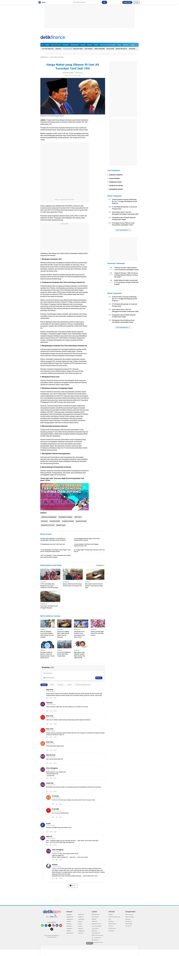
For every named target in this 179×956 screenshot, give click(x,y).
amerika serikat (55, 521)
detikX (79, 923)
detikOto (69, 930)
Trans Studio (95, 928)
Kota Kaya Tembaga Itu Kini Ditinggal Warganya (49, 606)
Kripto (96, 44)
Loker (119, 44)
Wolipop (80, 921)
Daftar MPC (127, 2)
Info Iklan (111, 926)
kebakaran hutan (115, 182)
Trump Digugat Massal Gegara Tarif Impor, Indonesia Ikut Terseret (87, 539)
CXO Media (128, 926)
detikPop (80, 933)
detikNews (69, 914)
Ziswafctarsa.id (96, 933)
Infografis (132, 48)
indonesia (44, 521)
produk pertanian (68, 521)
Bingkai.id (94, 930)
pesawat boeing (81, 521)
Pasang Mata (95, 917)
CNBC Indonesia (129, 917)
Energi (83, 44)
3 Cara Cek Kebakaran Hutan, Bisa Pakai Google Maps (64, 654)
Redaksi (111, 914)
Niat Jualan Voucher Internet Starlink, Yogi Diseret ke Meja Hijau (94, 585)
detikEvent (94, 921)
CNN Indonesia (129, 914)
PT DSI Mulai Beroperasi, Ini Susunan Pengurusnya (124, 208)
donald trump (60, 525)
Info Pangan (88, 48)
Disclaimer (111, 930)
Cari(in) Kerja (67, 48)
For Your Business (48, 48)
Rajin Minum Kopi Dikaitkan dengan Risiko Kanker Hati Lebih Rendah (79, 654)
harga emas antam (116, 185)
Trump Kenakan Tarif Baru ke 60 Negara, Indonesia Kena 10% (86, 545)
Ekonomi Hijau (78, 48)
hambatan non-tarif (47, 525)
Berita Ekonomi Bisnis (57, 57)
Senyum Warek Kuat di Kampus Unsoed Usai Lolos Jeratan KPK (72, 584)
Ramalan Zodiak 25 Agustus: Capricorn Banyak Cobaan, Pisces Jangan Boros (47, 654)
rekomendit (95, 940)
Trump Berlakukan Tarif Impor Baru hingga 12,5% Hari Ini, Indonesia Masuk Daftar (55, 550)
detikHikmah (81, 930)
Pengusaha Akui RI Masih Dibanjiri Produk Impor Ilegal (124, 218)
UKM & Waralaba (99, 48)
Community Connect (97, 942)
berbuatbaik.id (95, 914)
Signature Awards (96, 923)
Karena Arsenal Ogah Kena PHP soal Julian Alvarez (97, 633)
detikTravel (81, 914)
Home (47, 44)
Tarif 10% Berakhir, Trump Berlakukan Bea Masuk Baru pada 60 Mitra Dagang (55, 556)
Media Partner (112, 923)
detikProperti (70, 933)
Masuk (136, 2)
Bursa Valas (110, 48)
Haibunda (127, 919)
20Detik (80, 926)
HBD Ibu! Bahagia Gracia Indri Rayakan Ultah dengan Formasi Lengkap (47, 634)
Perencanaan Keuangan (107, 44)
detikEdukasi (70, 917)
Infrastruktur (74, 44)
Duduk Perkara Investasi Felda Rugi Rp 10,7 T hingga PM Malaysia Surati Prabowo (124, 201)
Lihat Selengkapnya (122, 230)
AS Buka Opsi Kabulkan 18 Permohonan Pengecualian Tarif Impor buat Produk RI (53, 539)
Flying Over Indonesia (97, 935)
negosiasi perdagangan (48, 517)
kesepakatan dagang (65, 517)
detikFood (81, 917)
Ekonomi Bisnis (56, 44)
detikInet (69, 921)
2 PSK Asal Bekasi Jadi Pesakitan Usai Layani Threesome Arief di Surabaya (49, 585)
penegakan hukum (116, 189)
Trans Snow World (96, 926)
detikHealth (81, 919)
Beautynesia (128, 921)
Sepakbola (69, 928)
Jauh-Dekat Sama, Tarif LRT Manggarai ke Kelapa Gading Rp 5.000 (125, 213)
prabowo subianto (116, 175)
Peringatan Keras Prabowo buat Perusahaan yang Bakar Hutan (79, 634)
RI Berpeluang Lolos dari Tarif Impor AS (52, 544)
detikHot (69, 923)
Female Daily (128, 923)
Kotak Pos (111, 921)
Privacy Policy (112, 928)
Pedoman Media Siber (114, 917)
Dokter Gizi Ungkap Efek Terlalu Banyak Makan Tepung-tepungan (63, 634)
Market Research (121, 48)
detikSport (69, 926)
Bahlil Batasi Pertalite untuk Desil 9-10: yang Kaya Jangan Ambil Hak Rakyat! (126, 282)
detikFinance (44, 57)
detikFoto (80, 928)
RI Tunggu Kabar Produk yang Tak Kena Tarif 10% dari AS (89, 550)
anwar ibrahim (114, 178)
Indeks (132, 44)
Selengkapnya (100, 565)
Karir (110, 919)
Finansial (66, 44)
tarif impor (78, 517)
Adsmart (58, 48)
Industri (89, 44)
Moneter (126, 44)
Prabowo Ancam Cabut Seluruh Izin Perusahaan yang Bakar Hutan (126, 268)
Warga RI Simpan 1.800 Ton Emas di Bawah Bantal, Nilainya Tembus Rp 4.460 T (126, 275)
